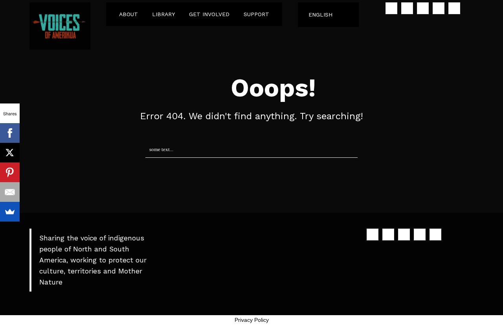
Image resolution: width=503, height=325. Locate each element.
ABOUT (128, 14)
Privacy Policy (252, 320)
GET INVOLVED (209, 14)
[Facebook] (10, 133)
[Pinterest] (10, 172)
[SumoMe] (10, 212)
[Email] (10, 192)
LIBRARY (163, 14)
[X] (10, 152)
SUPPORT (256, 14)
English (320, 14)
